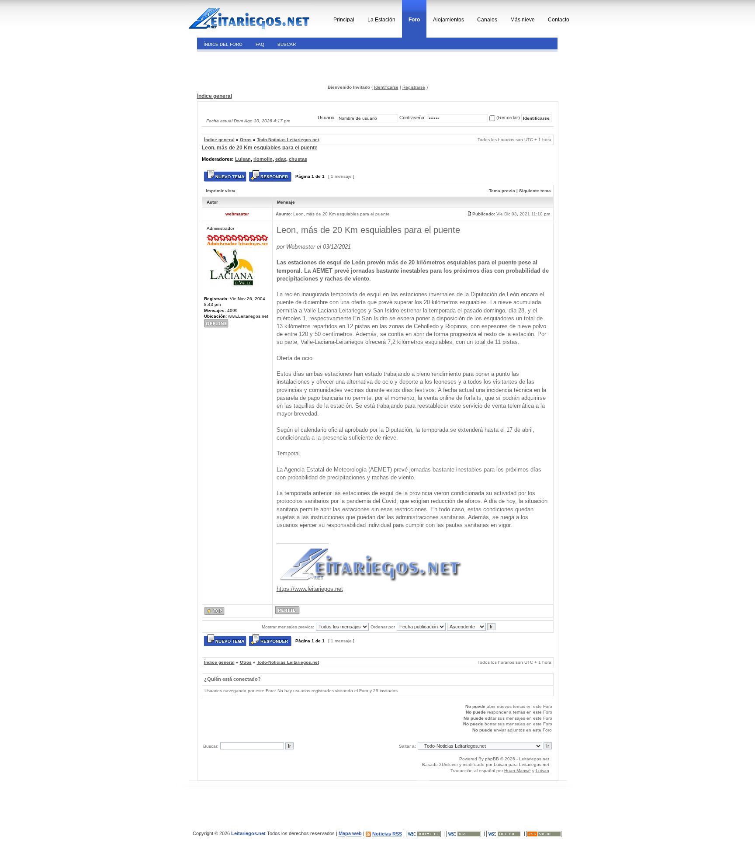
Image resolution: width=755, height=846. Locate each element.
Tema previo (502, 190)
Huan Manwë (517, 770)
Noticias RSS (387, 833)
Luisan (243, 159)
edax (280, 159)
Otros (246, 139)
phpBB (492, 758)
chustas (298, 159)
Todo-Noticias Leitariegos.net (288, 139)
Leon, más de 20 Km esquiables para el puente (260, 148)
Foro (414, 20)
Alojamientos (448, 20)
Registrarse (413, 87)
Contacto (558, 20)
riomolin (263, 159)
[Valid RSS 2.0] (544, 833)
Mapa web (350, 833)
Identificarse (386, 87)
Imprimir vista (221, 190)
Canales (487, 20)
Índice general (214, 96)
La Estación (381, 20)
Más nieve (522, 20)
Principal (343, 20)
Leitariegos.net (534, 764)
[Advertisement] (256, 67)
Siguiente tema (535, 190)
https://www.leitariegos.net (310, 589)
